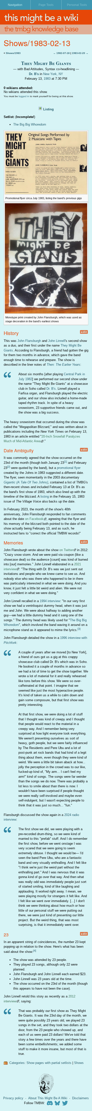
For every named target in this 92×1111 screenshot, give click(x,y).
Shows (79, 1063)
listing (44, 496)
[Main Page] (46, 17)
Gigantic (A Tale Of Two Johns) (26, 482)
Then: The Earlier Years (63, 364)
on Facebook (34, 519)
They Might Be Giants (46, 63)
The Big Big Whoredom (29, 124)
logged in (24, 96)
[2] (8, 466)
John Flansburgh (29, 341)
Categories (17, 1063)
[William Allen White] (46, 1083)
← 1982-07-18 (61, 53)
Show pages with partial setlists (48, 1063)
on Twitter (66, 550)
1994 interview (50, 601)
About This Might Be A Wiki (47, 1098)
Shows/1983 (13, 53)
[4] (34, 950)
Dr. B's (34, 74)
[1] (65, 461)
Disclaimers (80, 1098)
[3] (79, 628)
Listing (48, 109)
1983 (47, 78)
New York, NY (53, 74)
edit (83, 332)
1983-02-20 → (80, 53)
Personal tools (77, 5)
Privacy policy (13, 1098)
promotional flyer (68, 468)
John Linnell (56, 341)
